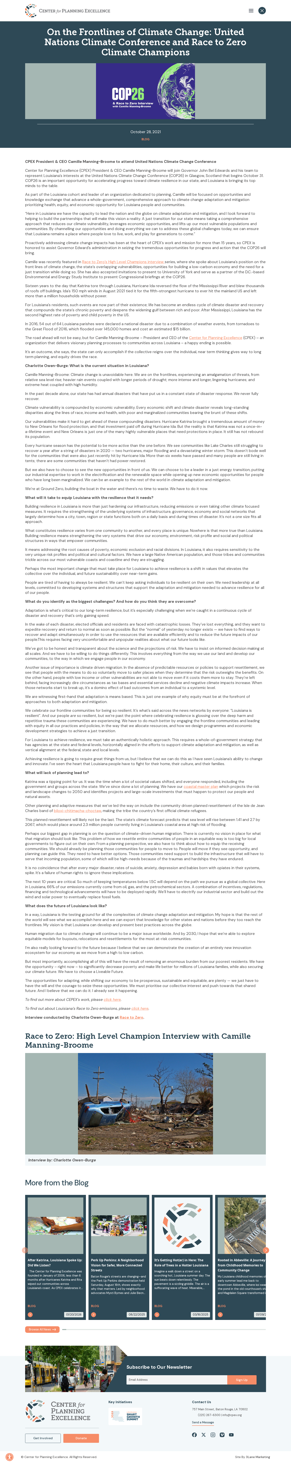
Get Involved (43, 1438)
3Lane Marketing (258, 1457)
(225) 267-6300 (209, 1415)
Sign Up (242, 1380)
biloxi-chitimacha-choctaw (77, 810)
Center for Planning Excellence (215, 337)
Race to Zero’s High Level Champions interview (123, 261)
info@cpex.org (232, 1415)
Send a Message (203, 1422)
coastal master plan (201, 786)
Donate (81, 1438)
